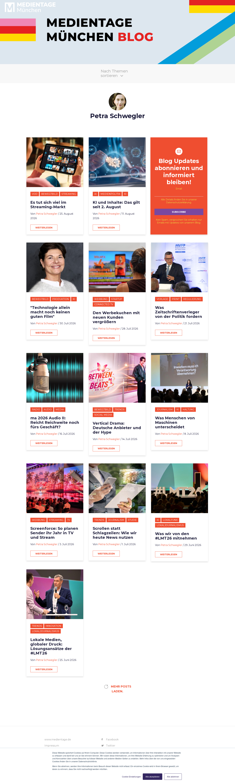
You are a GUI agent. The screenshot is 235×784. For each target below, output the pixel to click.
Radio (36, 409)
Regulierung (192, 299)
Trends (120, 409)
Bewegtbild (49, 194)
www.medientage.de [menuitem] (57, 739)
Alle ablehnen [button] (173, 776)
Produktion (60, 299)
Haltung (188, 409)
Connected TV (103, 304)
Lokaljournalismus (170, 525)
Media (60, 409)
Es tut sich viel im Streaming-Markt (48, 204)
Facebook (112, 739)
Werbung (100, 299)
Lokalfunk (170, 520)
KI (125, 194)
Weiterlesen (43, 227)
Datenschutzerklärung (178, 202)
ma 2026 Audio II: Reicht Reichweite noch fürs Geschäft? (54, 422)
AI (95, 194)
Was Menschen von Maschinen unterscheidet (175, 422)
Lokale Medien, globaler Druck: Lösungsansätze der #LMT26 (51, 646)
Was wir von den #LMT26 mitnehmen (176, 536)
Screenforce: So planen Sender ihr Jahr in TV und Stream (54, 533)
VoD (34, 194)
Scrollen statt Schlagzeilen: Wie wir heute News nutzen (115, 533)
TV (68, 520)
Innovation (53, 626)
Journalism (165, 409)
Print (175, 299)
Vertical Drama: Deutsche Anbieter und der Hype (117, 428)
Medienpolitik (110, 194)
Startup (116, 299)
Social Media (103, 414)
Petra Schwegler (47, 213)
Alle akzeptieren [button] (152, 776)
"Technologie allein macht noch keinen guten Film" (50, 312)
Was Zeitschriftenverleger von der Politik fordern (178, 312)
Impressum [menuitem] (51, 745)
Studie (132, 520)
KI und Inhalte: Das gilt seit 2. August (116, 204)
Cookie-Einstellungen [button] (131, 776)
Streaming (69, 194)
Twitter (110, 745)
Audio (48, 409)
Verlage (162, 299)
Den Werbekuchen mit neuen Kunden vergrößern (116, 317)
